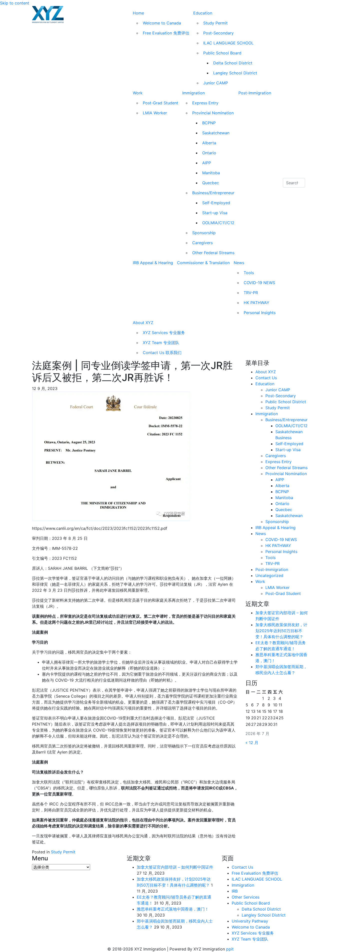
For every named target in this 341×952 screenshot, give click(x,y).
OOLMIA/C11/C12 (218, 222)
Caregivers (202, 242)
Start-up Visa (214, 212)
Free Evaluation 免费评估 (166, 32)
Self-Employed (216, 202)
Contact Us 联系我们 (162, 352)
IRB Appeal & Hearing (153, 262)
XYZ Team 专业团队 (161, 342)
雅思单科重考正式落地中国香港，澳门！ (173, 909)
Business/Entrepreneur (213, 192)
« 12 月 (251, 742)
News (239, 262)
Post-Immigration (254, 92)
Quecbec (210, 182)
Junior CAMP (215, 82)
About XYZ (143, 322)
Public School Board (222, 52)
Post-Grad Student (160, 102)
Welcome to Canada (162, 22)
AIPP (206, 162)
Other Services (245, 897)
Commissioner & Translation (203, 262)
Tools (249, 272)
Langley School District (235, 72)
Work (138, 92)
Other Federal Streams (213, 252)
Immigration (193, 92)
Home (138, 12)
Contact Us (266, 377)
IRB (235, 891)
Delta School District (232, 62)
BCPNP (209, 122)
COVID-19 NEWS (259, 282)
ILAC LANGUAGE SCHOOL (228, 42)
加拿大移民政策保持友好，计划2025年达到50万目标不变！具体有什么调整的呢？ (281, 630)
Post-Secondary (218, 32)
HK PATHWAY (256, 302)
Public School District (285, 401)
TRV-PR (251, 292)
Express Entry (205, 102)
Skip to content (14, 2)
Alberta (209, 142)
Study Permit (215, 22)
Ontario (209, 152)
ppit (230, 949)
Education (202, 12)
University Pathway (250, 921)
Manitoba (211, 172)
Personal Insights (260, 312)
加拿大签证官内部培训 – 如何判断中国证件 (175, 867)
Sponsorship (204, 232)
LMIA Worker (155, 112)
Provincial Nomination (213, 112)
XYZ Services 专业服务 (164, 332)
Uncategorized (269, 575)
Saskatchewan (215, 132)
